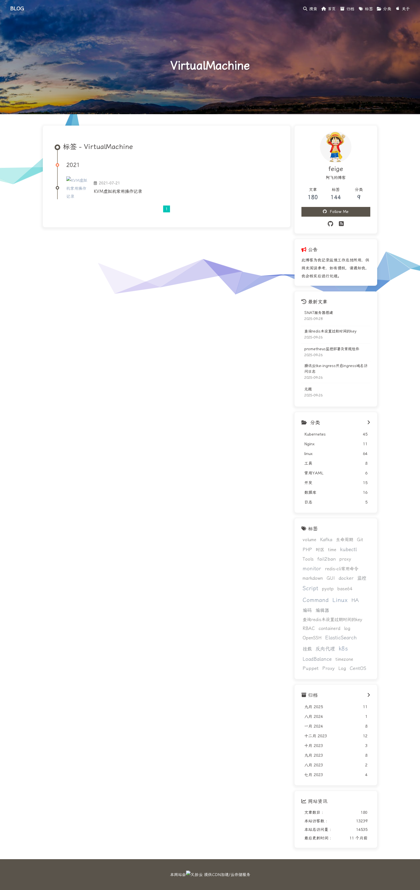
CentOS (358, 668)
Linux (340, 600)
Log (342, 668)
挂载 (307, 649)
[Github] (330, 224)
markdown (313, 578)
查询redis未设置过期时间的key (330, 331)
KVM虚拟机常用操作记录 (118, 191)
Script (310, 588)
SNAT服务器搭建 (318, 313)
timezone (344, 659)
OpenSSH (312, 638)
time (332, 549)
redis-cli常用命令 (341, 568)
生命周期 (344, 539)
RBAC (309, 628)
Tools (308, 559)
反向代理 (325, 649)
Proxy (328, 668)
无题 (308, 389)
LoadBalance (317, 659)
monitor (312, 568)
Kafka (326, 539)
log (347, 628)
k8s (343, 648)
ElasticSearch (341, 638)
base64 (344, 588)
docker (346, 578)
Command (316, 600)
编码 (307, 610)
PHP (307, 549)
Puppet (311, 668)
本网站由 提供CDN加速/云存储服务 (210, 874)
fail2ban (326, 559)
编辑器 (322, 610)
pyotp (328, 588)
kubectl (348, 549)
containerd (329, 628)
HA (355, 600)
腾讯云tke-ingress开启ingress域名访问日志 (335, 369)
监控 (361, 578)
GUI (331, 578)
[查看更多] (368, 423)
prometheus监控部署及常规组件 (331, 349)
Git (360, 539)
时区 (320, 549)
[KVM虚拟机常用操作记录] (77, 187)
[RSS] (341, 224)
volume (309, 539)
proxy (345, 559)
